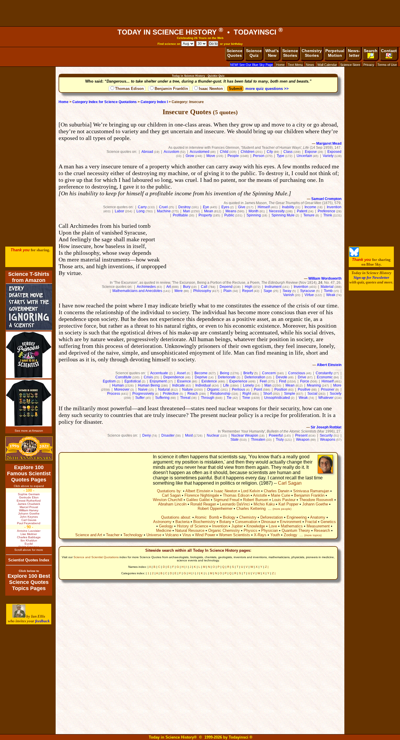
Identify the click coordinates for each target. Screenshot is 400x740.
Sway (287, 291)
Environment (290, 521)
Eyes (225, 207)
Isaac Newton (211, 88)
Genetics (328, 521)
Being (224, 373)
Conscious (296, 373)
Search (370, 50)
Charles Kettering (251, 508)
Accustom (171, 152)
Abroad (147, 152)
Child (224, 152)
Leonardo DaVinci (235, 504)
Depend (226, 287)
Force (304, 381)
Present (301, 435)
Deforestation (271, 517)
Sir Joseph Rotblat (326, 427)
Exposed (334, 152)
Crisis (148, 377)
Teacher (112, 535)
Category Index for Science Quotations (104, 102)
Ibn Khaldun (28, 540)
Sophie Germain (29, 494)
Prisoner (327, 389)
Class (288, 152)
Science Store (350, 64)
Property (205, 215)
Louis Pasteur (283, 500)
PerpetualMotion (334, 53)
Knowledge (256, 526)
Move (210, 156)
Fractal (311, 521)
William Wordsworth (324, 278)
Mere (179, 291)
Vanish (288, 295)
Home (280, 64)
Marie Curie (280, 495)
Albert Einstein (329, 365)
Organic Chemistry (224, 530)
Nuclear (213, 435)
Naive (143, 389)
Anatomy (317, 517)
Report (247, 291)
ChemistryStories (312, 53)
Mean (208, 211)
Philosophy (202, 291)
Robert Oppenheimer (215, 508)
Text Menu (295, 64)
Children (247, 152)
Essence (184, 381)
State (234, 439)
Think (327, 215)
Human (118, 385)
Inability (288, 207)
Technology (133, 535)
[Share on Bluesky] (354, 255)
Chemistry (248, 517)
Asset (181, 373)
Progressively (143, 394)
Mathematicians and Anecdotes (137, 291)
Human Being (149, 385)
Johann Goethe (315, 504)
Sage (268, 291)
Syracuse (307, 291)
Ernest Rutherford (29, 500)
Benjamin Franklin (171, 88)
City (270, 152)
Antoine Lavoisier (28, 530)
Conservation (246, 521)
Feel (263, 381)
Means (230, 211)
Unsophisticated (277, 398)
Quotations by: (169, 491)
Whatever (326, 398)
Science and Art (88, 535)
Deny (146, 435)
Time (246, 398)
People (233, 156)
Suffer (140, 398)
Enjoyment (158, 381)
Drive (302, 377)
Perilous (238, 389)
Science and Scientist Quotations (96, 557)
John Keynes (29, 516)
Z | (267, 566)
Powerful (276, 435)
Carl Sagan (290, 483)
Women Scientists (234, 535)
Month (254, 211)
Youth (275, 535)
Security (326, 435)
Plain (227, 291)
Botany (225, 521)
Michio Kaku (264, 504)
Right (246, 394)
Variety (328, 156)
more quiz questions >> (267, 88)
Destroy (184, 207)
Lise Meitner (28, 534)
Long (140, 211)
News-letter (354, 53)
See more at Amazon (29, 430)
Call (204, 287)
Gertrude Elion (29, 497)
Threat (185, 398)
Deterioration (255, 377)
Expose (311, 152)
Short (267, 394)
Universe (153, 535)
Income (310, 207)
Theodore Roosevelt (316, 500)
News (310, 64)
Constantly (324, 373)
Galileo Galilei (198, 500)
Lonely (248, 385)
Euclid (29, 543)
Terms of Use (387, 64)
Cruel (163, 207)
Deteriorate (227, 377)
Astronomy (162, 521)
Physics (250, 530)
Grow (190, 156)
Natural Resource (189, 530)
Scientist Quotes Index (28, 560)
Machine (164, 211)
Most (189, 435)
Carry (142, 207)
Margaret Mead (328, 143)
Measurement (318, 526)
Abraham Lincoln (172, 504)
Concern (269, 373)
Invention (334, 207)
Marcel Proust (29, 507)
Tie (229, 398)
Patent (302, 211)
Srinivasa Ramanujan (311, 491)
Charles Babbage (29, 537)
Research (322, 530)
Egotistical (132, 381)
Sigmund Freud (226, 500)
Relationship (220, 394)
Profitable (180, 215)
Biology (229, 517)
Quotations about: (176, 517)
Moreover (121, 389)
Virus (186, 535)
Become (201, 373)
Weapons (327, 439)
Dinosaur (268, 521)
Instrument (273, 287)
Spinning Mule (283, 215)
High (248, 287)
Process (113, 394)
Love (273, 526)
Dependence (173, 377)
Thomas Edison (129, 88)
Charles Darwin (276, 491)
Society (335, 394)
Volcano (172, 535)
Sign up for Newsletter (371, 277)
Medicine (163, 530)
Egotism (109, 381)
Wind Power (205, 535)
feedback (42, 621)
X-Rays (260, 535)
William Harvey (28, 510)
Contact (389, 50)
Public (229, 215)
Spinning (254, 215)
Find (282, 381)
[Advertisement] (200, 13)
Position (280, 389)
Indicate (178, 385)
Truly (280, 439)
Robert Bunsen (255, 500)
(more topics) (313, 535)
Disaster (168, 435)
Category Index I (154, 102)
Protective (171, 394)
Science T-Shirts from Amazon (28, 277)
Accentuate (159, 373)
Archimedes (146, 287)
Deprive (201, 377)
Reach (192, 394)
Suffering (162, 398)
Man (186, 211)
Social (312, 394)
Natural (164, 389)
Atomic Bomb (207, 517)
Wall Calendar (327, 64)
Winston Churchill (167, 500)
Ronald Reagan (203, 504)
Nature (187, 389)
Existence (209, 381)
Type (280, 156)
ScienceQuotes (234, 53)
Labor (119, 211)
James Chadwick (29, 503)
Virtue (309, 295)
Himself (264, 207)
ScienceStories (290, 53)
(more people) (282, 508)
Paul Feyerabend (28, 523)
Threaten (258, 439)
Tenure (308, 215)
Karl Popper (288, 504)
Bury (186, 287)
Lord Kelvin (250, 491)
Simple (289, 394)
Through (207, 398)
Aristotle (260, 495)
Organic (213, 389)
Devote (281, 377)
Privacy (368, 64)
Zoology (290, 535)
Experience (238, 381)
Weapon (303, 439)
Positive (304, 389)
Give (241, 207)
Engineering (297, 517)
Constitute (123, 377)
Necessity (277, 211)
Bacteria (182, 521)
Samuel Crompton (326, 199)
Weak (330, 295)
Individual (203, 385)
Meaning (314, 385)
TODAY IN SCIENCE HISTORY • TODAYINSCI (200, 32)
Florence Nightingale (201, 495)
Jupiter (237, 526)
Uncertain (304, 156)
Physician (269, 530)
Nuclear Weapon (244, 435)
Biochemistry (204, 521)
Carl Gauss (28, 520)
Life (226, 385)
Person (258, 156)
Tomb (328, 291)
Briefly (248, 373)
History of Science (192, 526)
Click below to (29, 570)
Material (327, 287)
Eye (206, 207)
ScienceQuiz (254, 53)
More (337, 385)
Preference (326, 211)
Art (168, 287)
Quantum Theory (296, 530)
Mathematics (292, 526)
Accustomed (199, 152)
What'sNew (272, 53)
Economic (325, 377)
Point (258, 389)
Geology (166, 526)
